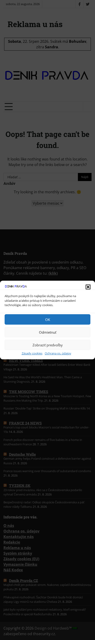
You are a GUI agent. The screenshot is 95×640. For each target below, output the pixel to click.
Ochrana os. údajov (58, 353)
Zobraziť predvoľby (48, 345)
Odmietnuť (47, 332)
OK (47, 319)
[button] (88, 287)
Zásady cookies (32, 353)
